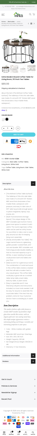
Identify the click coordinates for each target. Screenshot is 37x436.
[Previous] (4, 47)
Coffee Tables (23, 162)
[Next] (33, 47)
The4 (23, 413)
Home (4, 22)
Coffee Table (10, 167)
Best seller (11, 22)
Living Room (6, 164)
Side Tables (29, 167)
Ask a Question (7, 154)
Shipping (5, 88)
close (33, 2)
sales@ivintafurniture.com (26, 6)
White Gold (15, 164)
